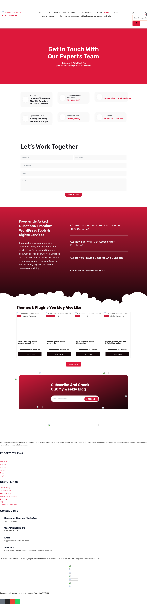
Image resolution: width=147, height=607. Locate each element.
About (99, 12)
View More (59, 354)
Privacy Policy (73, 119)
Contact (107, 12)
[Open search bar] (133, 14)
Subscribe (91, 399)
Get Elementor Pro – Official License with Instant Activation (88, 16)
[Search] (136, 23)
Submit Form (73, 195)
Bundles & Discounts (86, 12)
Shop (73, 12)
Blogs (116, 12)
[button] (47, 12)
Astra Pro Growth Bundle (52, 16)
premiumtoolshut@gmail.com (117, 98)
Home (38, 12)
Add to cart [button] (31, 354)
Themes (65, 12)
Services (46, 12)
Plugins (57, 12)
